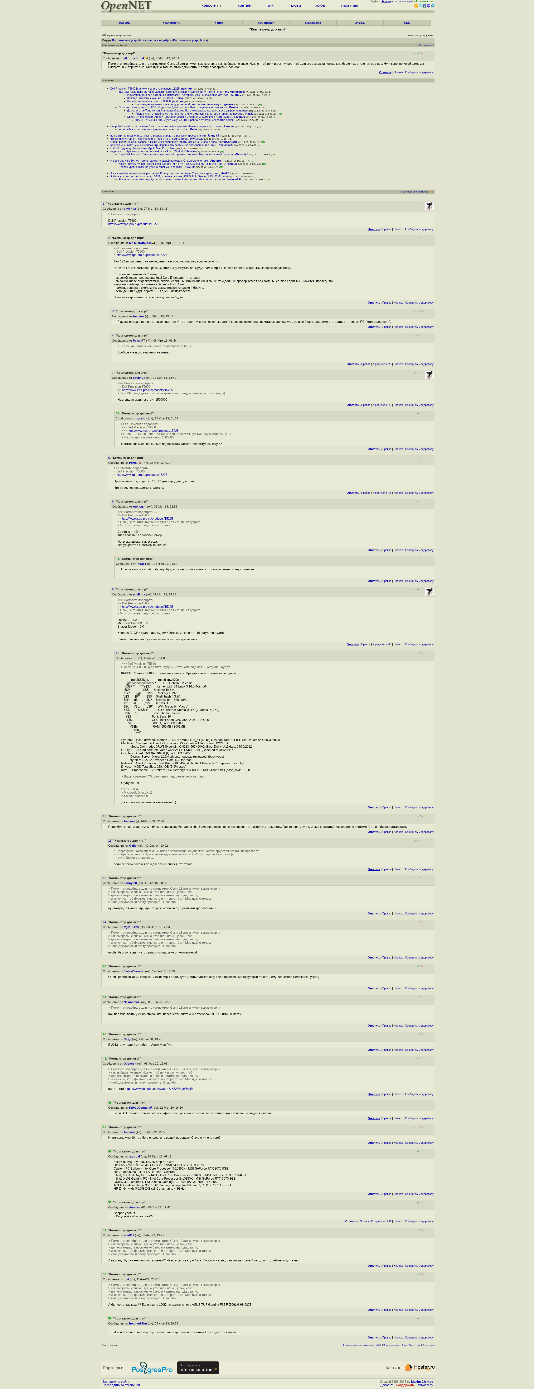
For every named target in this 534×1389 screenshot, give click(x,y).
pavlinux (186, 88)
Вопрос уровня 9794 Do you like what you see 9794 (151, 166)
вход (394, 1)
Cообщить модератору (419, 72)
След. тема (428, 1345)
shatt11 (225, 173)
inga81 (249, 113)
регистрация (405, 1)
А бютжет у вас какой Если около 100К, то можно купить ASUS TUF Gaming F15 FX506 (165, 176)
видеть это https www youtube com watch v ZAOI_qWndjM (146, 151)
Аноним (236, 94)
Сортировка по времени (414, 191)
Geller (194, 129)
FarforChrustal (227, 141)
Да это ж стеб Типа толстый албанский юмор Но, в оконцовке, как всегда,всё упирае (181, 110)
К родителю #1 (382, 492)
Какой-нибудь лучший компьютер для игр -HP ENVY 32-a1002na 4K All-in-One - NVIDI (172, 163)
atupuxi (233, 163)
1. (104, 203)
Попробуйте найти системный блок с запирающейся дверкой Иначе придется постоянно (166, 126)
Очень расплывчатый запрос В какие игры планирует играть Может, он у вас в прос (163, 141)
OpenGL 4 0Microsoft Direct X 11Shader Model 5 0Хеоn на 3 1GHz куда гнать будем (179, 116)
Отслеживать (425, 45)
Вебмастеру (424, 1385)
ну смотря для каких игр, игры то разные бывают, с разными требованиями (158, 135)
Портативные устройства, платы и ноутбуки (141, 40)
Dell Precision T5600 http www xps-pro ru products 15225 (145, 88)
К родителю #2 (382, 364)
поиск (219, 22)
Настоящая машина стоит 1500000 (149, 101)
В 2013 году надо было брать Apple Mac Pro (138, 148)
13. (105, 878)
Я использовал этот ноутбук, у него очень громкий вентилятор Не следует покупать (172, 179)
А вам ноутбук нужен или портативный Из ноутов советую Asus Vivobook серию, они (164, 173)
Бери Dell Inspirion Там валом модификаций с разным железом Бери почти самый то (172, 154)
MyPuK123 (197, 138)
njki (225, 176)
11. (110, 840)
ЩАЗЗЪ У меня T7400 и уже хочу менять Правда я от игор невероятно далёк (184, 120)
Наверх (398, 229)
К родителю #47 (381, 1221)
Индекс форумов (391, 1345)
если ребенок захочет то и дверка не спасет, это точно (153, 129)
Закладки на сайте (115, 1381)
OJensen (190, 151)
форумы (124, 22)
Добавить (387, 1385)
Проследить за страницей (121, 1385)
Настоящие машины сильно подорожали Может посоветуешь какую (178, 104)
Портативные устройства (190, 40)
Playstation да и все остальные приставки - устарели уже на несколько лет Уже (178, 94)
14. (105, 922)
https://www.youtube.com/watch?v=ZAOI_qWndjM (159, 1088)
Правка (398, 72)
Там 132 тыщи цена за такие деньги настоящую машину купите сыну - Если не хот (171, 91)
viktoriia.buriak (134, 58)
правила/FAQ (171, 22)
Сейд (172, 148)
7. (113, 372)
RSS (407, 22)
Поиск (345, 5)
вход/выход (313, 22)
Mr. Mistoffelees (235, 91)
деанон (229, 104)
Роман (180, 98)
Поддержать (405, 1385)
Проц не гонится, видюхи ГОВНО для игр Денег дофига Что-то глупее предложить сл (173, 107)
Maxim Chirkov (422, 1381)
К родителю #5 (382, 644)
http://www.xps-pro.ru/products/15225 (133, 224)
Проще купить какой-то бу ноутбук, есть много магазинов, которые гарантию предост (189, 113)
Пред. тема (415, 1345)
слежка (360, 22)
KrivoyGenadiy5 (238, 154)
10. (105, 816)
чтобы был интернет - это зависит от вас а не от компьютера (149, 138)
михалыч (242, 110)
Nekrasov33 (226, 145)
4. (113, 335)
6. (113, 501)
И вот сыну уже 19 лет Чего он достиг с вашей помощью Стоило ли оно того (159, 160)
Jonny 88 (213, 135)
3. (113, 311)
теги (354, 5)
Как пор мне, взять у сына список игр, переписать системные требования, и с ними (163, 145)
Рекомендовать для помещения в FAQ (362, 1345)
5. (110, 457)
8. (113, 589)
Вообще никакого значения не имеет (150, 98)
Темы (404, 1345)
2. (110, 237)
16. (118, 653)
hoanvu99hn (235, 179)
